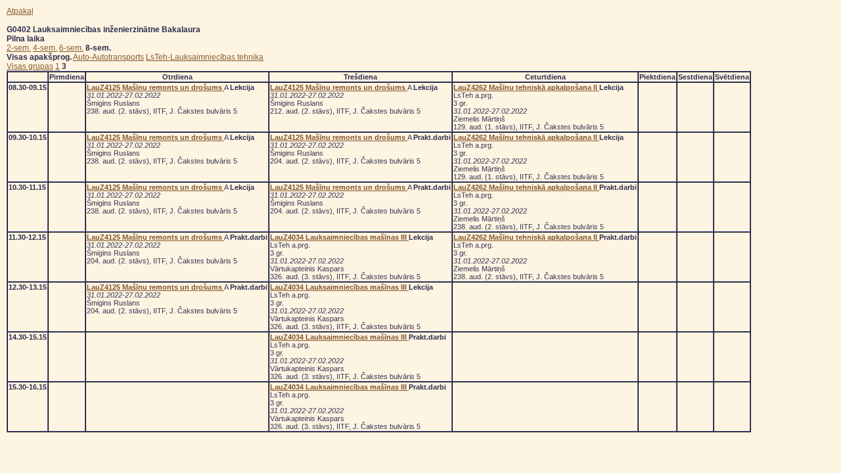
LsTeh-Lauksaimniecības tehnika (204, 57)
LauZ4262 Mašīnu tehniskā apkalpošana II (526, 87)
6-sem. (71, 48)
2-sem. (19, 48)
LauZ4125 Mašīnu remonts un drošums (155, 87)
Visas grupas (30, 66)
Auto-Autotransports (108, 57)
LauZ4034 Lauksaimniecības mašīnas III (339, 237)
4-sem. (45, 48)
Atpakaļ (20, 11)
